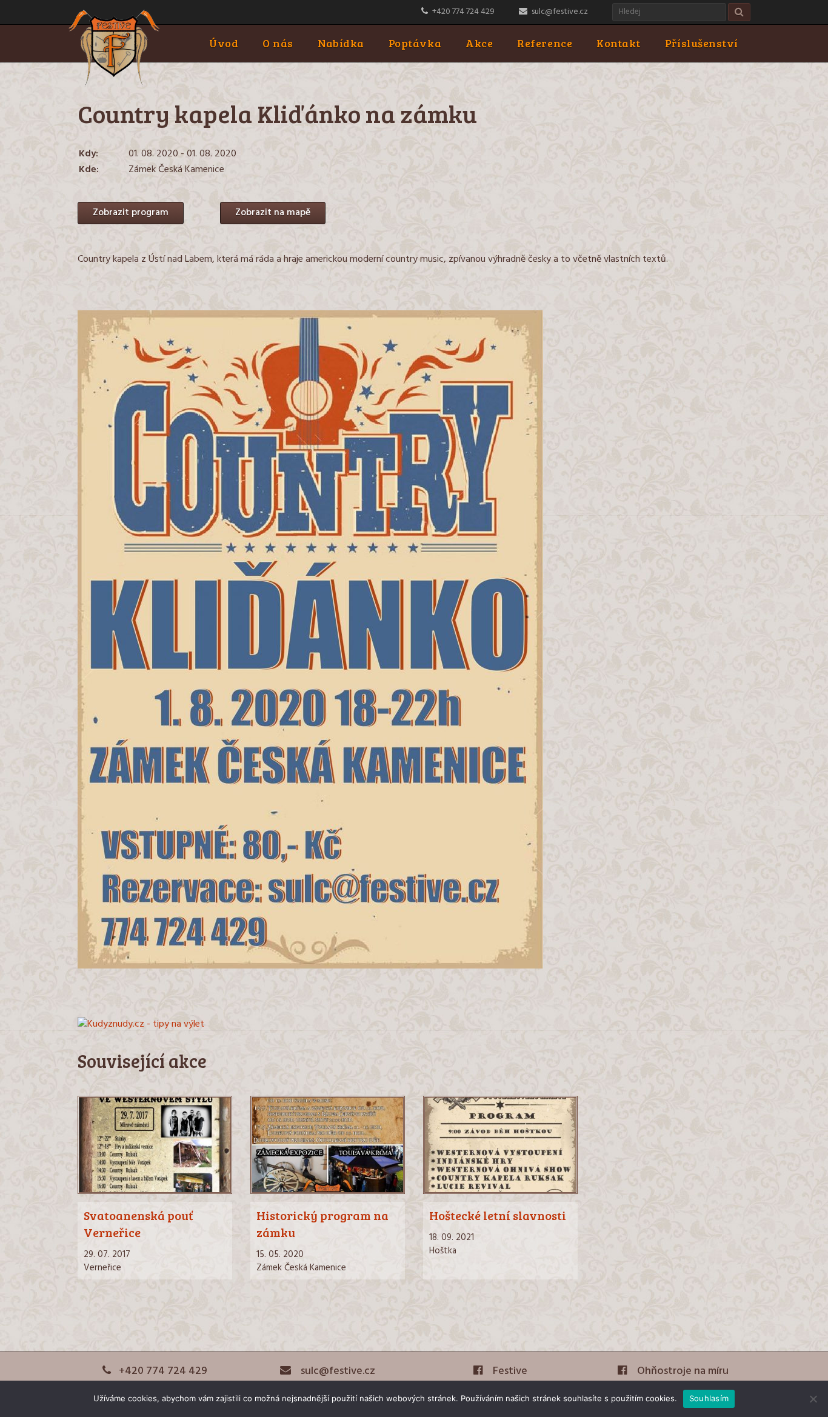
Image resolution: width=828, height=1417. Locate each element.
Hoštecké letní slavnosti (497, 1215)
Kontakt (618, 43)
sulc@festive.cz (560, 12)
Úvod (223, 43)
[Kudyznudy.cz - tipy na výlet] (141, 1024)
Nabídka (341, 43)
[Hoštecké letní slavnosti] (500, 1191)
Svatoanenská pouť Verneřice (138, 1224)
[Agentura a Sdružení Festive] (113, 85)
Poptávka (415, 43)
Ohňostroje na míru (682, 1371)
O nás (277, 43)
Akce (479, 43)
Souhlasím (709, 1398)
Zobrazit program (131, 213)
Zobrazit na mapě (272, 213)
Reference (544, 43)
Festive (508, 1371)
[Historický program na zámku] (327, 1191)
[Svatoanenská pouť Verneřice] (155, 1191)
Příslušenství (701, 43)
